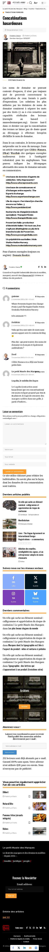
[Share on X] (19, 948)
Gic (23, 80)
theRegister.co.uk (24, 228)
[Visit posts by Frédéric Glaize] (5, 37)
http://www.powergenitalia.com (21, 235)
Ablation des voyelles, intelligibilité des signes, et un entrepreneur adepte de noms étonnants (30, 553)
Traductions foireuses (14, 12)
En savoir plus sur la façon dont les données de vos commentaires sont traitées (23, 482)
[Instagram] (13, 597)
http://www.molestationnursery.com (24, 245)
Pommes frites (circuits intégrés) (13, 817)
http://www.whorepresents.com (22, 183)
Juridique (23, 515)
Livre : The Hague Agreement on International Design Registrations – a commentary (31, 536)
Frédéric (16, 322)
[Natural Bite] (39, 806)
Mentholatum (23, 520)
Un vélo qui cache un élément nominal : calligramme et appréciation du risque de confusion (30, 506)
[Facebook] (39, 267)
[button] (5, 3)
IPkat (6, 153)
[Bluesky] (35, 597)
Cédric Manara (37, 149)
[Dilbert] (39, 795)
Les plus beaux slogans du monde (23, 628)
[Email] (30, 948)
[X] (42, 267)
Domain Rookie (21, 255)
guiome (15, 296)
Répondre (41, 297)
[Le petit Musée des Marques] (18, 3)
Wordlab (15, 153)
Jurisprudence (33, 515)
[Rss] (44, 928)
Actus (22, 561)
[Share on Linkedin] (24, 948)
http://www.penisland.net (18, 207)
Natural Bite (8, 803)
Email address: (24, 884)
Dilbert (6, 792)
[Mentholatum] (9, 524)
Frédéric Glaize (15, 36)
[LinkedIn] (45, 267)
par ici (6, 917)
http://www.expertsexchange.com (23, 196)
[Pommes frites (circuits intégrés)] (39, 818)
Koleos (5, 828)
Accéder (24, 706)
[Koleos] (39, 831)
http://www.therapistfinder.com (21, 218)
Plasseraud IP (28, 275)
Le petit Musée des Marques (25, 371)
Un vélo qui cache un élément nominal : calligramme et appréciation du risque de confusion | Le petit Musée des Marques (24, 621)
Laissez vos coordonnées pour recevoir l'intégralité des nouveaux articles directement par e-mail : (24, 736)
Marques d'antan (26, 524)
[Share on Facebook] (13, 948)
